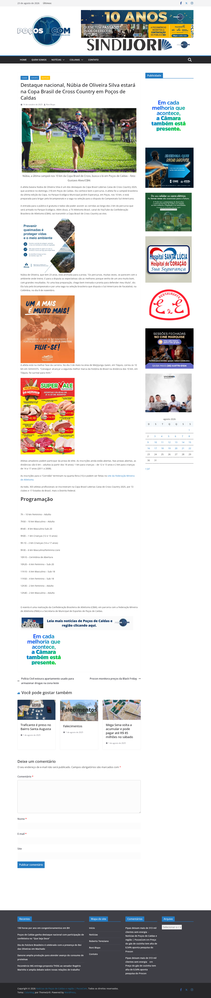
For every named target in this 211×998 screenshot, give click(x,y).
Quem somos (39, 59)
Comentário (25, 776)
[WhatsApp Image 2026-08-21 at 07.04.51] (48, 380)
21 (183, 448)
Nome (22, 819)
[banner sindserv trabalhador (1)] (77, 618)
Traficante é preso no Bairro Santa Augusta (36, 727)
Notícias (56, 59)
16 (148, 448)
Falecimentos (72, 726)
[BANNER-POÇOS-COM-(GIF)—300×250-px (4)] (44, 632)
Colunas (75, 59)
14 (183, 442)
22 (190, 448)
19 (169, 448)
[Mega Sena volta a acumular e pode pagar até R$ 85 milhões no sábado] (122, 702)
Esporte (34, 78)
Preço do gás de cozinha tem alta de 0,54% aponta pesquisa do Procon (140, 969)
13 (176, 442)
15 (190, 442)
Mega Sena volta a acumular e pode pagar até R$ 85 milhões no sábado (119, 731)
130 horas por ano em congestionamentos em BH (43, 927)
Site (19, 848)
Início (92, 927)
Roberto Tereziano (99, 941)
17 (155, 448)
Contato (93, 59)
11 (162, 442)
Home (23, 59)
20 (176, 448)
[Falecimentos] (79, 702)
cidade (24, 78)
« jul (147, 468)
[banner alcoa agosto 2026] (48, 221)
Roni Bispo (50, 104)
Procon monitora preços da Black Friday (113, 678)
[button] (63, 60)
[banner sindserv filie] (48, 297)
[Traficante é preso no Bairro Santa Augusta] (36, 702)
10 (155, 442)
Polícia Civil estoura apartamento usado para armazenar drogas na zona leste (47, 681)
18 (162, 448)
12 (169, 442)
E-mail (22, 834)
